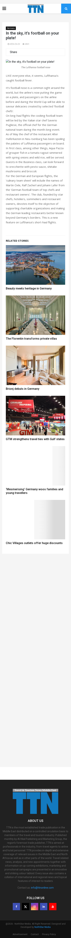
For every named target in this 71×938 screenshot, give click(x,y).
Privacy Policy (49, 934)
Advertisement (20, 934)
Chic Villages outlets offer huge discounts (34, 543)
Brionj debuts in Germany (22, 389)
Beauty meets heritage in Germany (29, 288)
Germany (11, 28)
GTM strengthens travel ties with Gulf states (35, 439)
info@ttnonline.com (42, 887)
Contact (35, 934)
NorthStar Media (42, 927)
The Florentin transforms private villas (31, 338)
